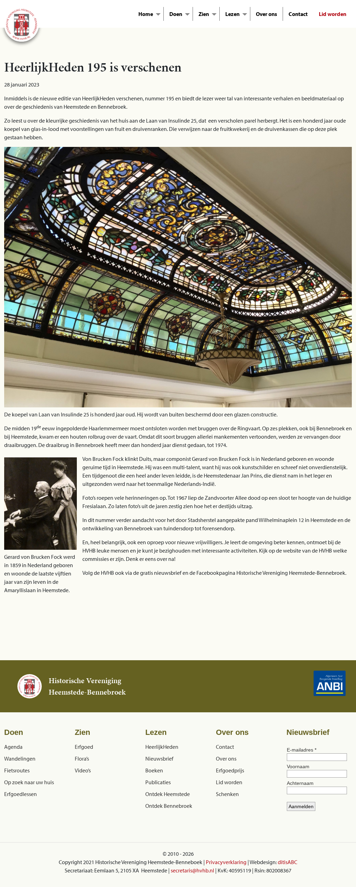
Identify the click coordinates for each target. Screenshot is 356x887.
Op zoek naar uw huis (29, 782)
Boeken (154, 770)
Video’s (83, 770)
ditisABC (287, 862)
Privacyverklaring (226, 862)
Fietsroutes (17, 770)
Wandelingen (19, 758)
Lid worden (332, 13)
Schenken (227, 793)
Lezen (232, 13)
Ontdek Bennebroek (168, 805)
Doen (175, 13)
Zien (204, 13)
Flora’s (82, 758)
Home (145, 13)
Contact (298, 13)
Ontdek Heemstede (167, 793)
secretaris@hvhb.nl (192, 870)
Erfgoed (84, 746)
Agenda (13, 746)
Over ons (266, 13)
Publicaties (158, 782)
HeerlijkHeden (161, 746)
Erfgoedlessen (20, 793)
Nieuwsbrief (159, 758)
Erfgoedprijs (230, 770)
